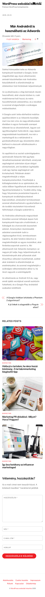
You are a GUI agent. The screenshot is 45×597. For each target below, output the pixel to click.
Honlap (7, 547)
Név (6, 529)
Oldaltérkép (31, 583)
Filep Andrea (13, 39)
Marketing (26, 39)
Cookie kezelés (22, 580)
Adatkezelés (8, 580)
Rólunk (10, 583)
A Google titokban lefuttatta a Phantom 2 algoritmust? (24, 299)
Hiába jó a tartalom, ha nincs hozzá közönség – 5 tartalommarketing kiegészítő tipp (20, 369)
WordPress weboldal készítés (21, 588)
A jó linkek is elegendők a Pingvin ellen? (23, 305)
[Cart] (34, 3)
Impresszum (35, 580)
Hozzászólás (11, 498)
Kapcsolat (19, 583)
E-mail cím (9, 538)
